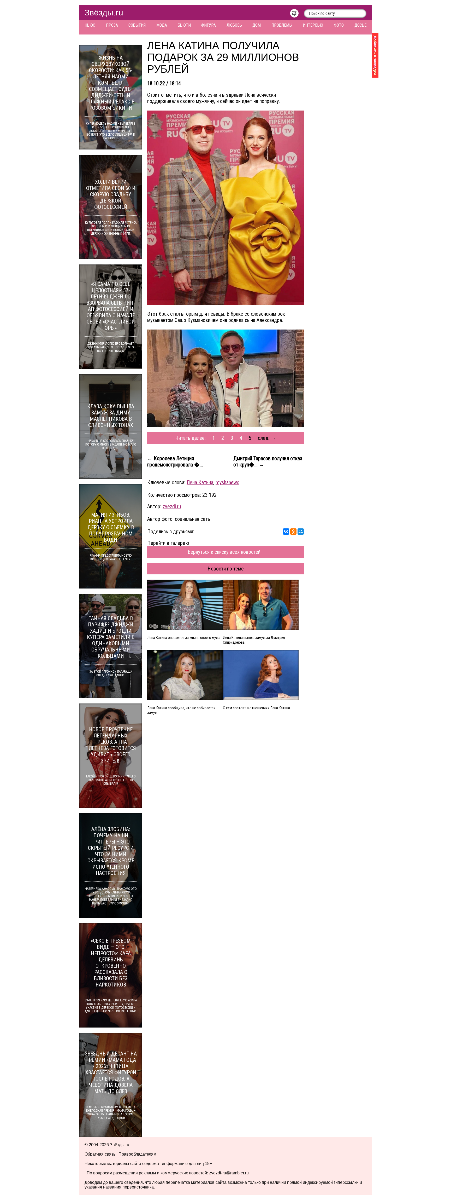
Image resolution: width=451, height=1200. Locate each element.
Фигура (208, 25)
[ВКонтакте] (286, 531)
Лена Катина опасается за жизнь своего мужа (183, 637)
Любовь (234, 25)
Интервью (313, 25)
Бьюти (184, 25)
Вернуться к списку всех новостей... (226, 552)
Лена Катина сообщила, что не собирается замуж (181, 710)
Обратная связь (100, 1154)
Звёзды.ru (104, 12)
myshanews (227, 482)
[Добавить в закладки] (375, 55)
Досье (360, 25)
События (137, 25)
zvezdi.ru (172, 506)
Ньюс (90, 25)
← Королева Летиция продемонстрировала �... (175, 461)
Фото (339, 25)
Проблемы (281, 25)
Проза (112, 25)
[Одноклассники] (293, 531)
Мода (161, 25)
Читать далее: (190, 438)
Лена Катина (200, 482)
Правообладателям (137, 1154)
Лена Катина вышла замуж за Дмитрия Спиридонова (254, 640)
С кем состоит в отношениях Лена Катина (256, 708)
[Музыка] (297, 14)
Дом (256, 25)
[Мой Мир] (301, 531)
